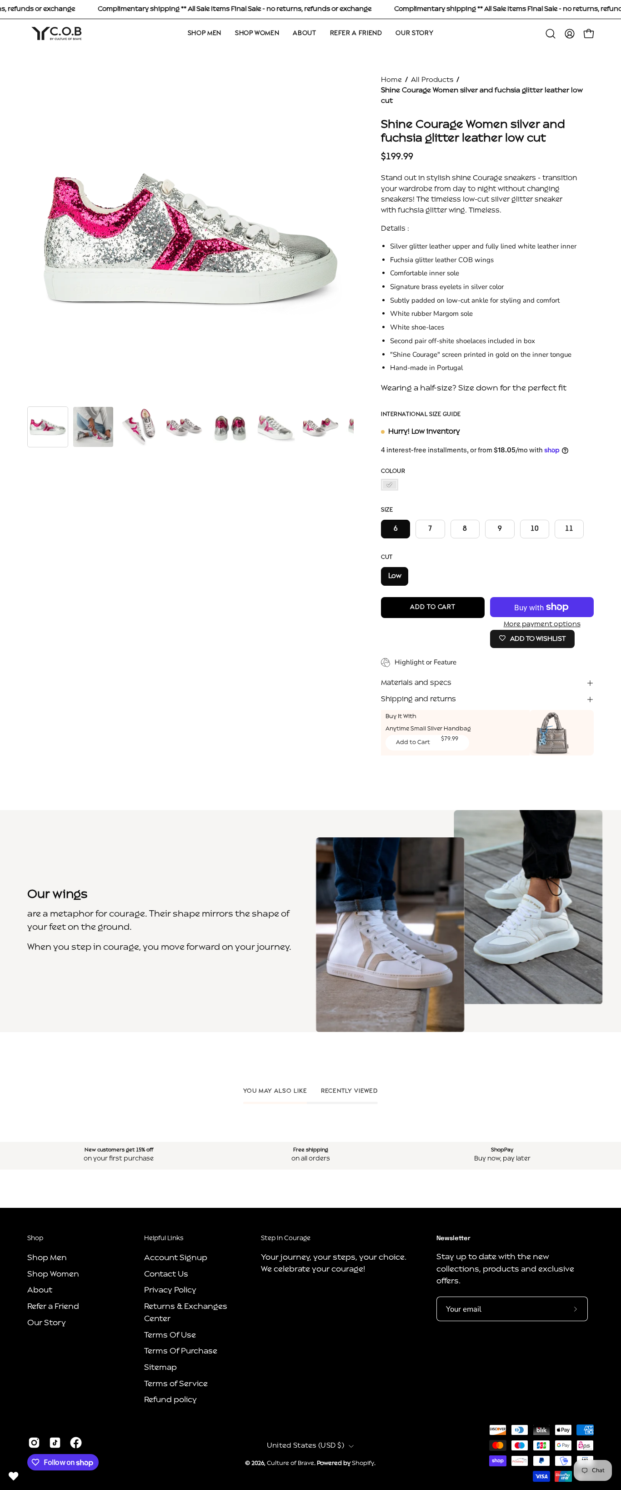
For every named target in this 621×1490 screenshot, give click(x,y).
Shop (35, 1239)
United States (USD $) (305, 1446)
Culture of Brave (290, 1463)
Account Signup (175, 1258)
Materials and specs (416, 682)
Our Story (46, 1323)
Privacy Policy (170, 1290)
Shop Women (53, 1274)
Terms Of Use (170, 1335)
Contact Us (166, 1274)
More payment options (541, 624)
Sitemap (160, 1367)
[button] (550, 33)
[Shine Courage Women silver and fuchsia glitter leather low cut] (47, 426)
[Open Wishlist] (14, 1476)
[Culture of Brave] (56, 33)
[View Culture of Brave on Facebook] (76, 1442)
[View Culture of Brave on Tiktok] (55, 1442)
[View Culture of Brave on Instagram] (34, 1442)
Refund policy (170, 1400)
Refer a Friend (53, 1306)
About (39, 1290)
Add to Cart (413, 742)
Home (391, 80)
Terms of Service (176, 1384)
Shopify (363, 1463)
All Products (432, 80)
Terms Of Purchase (180, 1351)
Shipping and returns (418, 699)
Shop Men (47, 1258)
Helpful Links (164, 1239)
